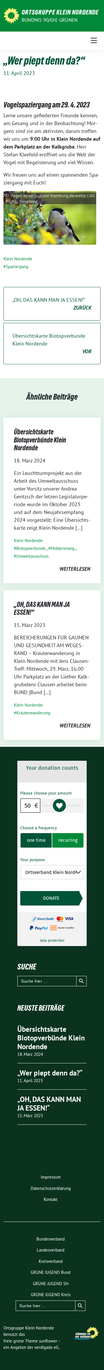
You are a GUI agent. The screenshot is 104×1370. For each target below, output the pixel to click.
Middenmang (63, 548)
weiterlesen (75, 569)
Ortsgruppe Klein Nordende (60, 12)
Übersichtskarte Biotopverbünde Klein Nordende (52, 343)
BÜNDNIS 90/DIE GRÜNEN (49, 20)
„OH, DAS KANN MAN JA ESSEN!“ (52, 304)
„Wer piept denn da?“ (50, 1073)
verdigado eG (46, 1347)
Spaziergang (17, 266)
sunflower (48, 1341)
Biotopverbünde (31, 548)
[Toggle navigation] (94, 40)
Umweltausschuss (32, 556)
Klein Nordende (17, 258)
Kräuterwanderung (33, 713)
